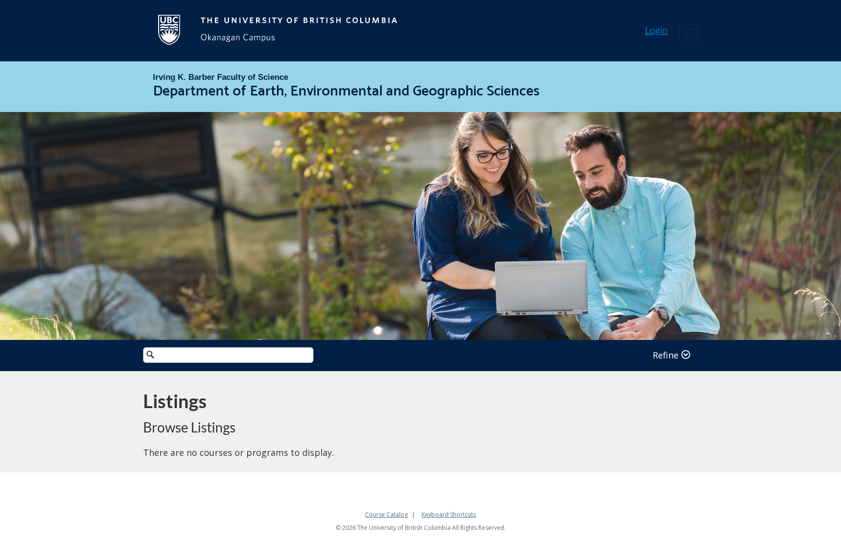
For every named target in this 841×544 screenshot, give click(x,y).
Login (656, 30)
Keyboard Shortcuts (448, 514)
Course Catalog (386, 514)
